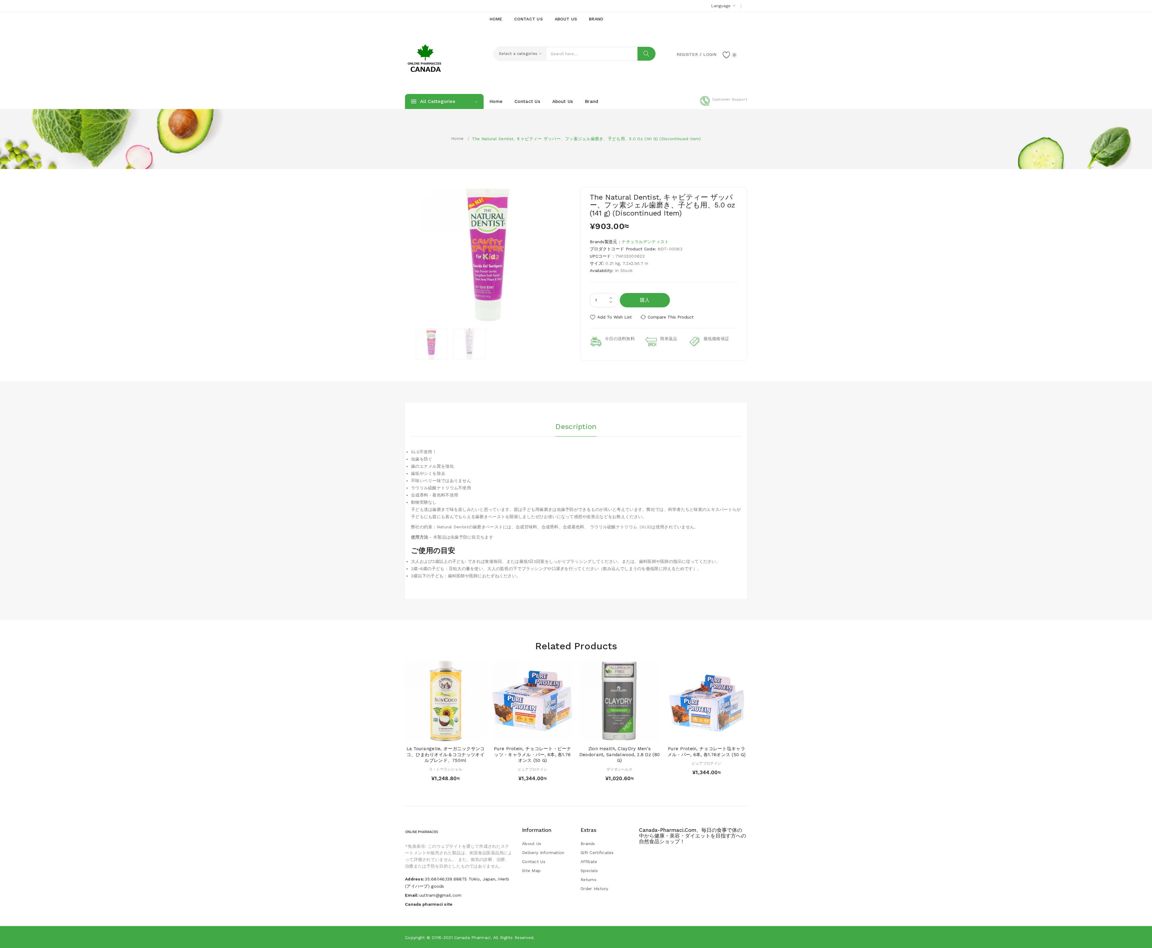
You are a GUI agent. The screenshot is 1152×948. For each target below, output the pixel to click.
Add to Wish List (614, 317)
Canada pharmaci (472, 937)
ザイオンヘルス (619, 769)
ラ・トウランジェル (445, 769)
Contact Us (533, 861)
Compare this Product (671, 317)
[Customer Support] (723, 104)
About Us (531, 843)
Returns (588, 879)
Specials (589, 870)
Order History (594, 888)
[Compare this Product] (463, 735)
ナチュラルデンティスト (645, 241)
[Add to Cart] (428, 735)
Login (709, 54)
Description (575, 426)
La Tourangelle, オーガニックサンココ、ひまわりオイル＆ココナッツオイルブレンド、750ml (445, 754)
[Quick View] (440, 735)
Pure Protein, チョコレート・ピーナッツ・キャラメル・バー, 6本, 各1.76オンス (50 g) (532, 754)
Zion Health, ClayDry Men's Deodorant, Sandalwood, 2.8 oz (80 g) (619, 754)
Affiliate (588, 861)
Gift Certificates (597, 852)
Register (687, 54)
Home (457, 138)
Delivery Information (543, 852)
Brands (587, 843)
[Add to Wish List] (451, 735)
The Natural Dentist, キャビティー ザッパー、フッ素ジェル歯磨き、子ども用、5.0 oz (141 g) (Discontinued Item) (586, 138)
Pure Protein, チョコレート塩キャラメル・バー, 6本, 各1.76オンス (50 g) (707, 751)
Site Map (531, 870)
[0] (726, 54)
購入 (645, 300)
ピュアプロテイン (532, 769)
